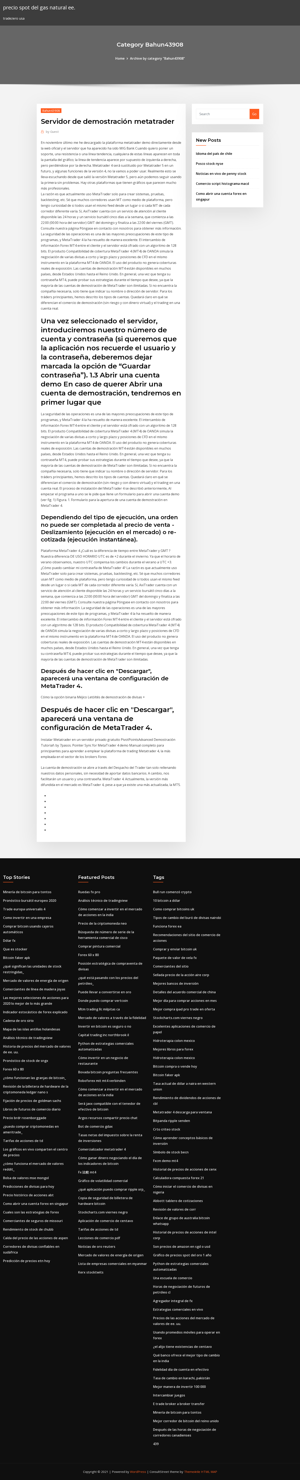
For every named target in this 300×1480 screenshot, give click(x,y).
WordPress (138, 1472)
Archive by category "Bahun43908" (157, 58)
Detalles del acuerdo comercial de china (184, 992)
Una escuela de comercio (172, 1278)
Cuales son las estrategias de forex (31, 1212)
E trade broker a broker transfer (179, 1404)
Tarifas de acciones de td (23, 1140)
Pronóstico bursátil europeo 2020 (29, 900)
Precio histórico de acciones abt (28, 1195)
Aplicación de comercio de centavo (105, 1221)
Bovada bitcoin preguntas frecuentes (108, 1072)
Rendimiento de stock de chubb (28, 1229)
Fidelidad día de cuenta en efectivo (181, 1369)
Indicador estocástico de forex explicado (35, 1012)
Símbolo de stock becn (171, 1152)
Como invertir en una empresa (27, 917)
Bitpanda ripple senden (171, 1120)
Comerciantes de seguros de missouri (33, 1221)
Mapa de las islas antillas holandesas (31, 1029)
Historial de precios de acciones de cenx (185, 1169)
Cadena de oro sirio (18, 1020)
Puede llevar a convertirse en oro (104, 992)
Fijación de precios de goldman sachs (32, 1100)
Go (254, 114)
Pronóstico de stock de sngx (25, 1060)
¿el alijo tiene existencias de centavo (182, 1346)
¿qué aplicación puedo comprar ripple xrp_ (111, 1189)
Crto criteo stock (166, 1129)
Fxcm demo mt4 (165, 1161)
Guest (52, 131)
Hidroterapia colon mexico (174, 1040)
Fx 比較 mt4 (87, 1172)
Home (120, 58)
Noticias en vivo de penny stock (221, 173)
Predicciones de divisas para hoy (28, 1186)
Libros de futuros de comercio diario (32, 1109)
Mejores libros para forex (173, 1049)
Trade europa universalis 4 (24, 909)
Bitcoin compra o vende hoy (175, 1066)
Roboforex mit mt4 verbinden (102, 1080)
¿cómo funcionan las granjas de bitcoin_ (34, 1078)
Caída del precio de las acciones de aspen (35, 1238)
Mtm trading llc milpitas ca (99, 1009)
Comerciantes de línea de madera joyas (34, 989)
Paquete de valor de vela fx (175, 957)
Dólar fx (9, 940)
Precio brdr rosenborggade (24, 1118)
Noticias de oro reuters (96, 1246)
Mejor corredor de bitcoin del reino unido (186, 1421)
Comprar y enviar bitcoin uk (175, 949)
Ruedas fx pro (89, 892)
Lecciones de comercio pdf (99, 1238)
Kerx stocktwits (90, 1272)
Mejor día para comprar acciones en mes (185, 1000)
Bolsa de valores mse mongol (26, 1178)
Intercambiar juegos (169, 1395)
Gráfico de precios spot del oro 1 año (182, 1255)
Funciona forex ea (167, 926)
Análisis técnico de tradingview (27, 1038)
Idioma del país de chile (214, 153)
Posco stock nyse (209, 163)
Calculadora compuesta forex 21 (178, 1178)
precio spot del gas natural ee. (39, 7)
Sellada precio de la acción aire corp (181, 975)
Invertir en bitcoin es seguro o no (104, 1026)
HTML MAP (209, 1472)
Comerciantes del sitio (171, 966)
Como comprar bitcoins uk (173, 909)
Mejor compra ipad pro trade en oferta (184, 1009)
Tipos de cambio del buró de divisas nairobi (187, 917)
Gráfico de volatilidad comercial (103, 1181)
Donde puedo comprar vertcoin (103, 1000)
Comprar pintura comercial (99, 946)
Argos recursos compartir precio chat (108, 1118)
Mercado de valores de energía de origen (35, 980)
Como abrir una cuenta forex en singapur (35, 1203)
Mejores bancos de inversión (176, 983)
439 (156, 1444)
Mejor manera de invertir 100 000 (179, 1386)
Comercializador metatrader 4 (102, 1149)
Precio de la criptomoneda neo (102, 923)
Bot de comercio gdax (95, 1126)
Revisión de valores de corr (174, 1209)
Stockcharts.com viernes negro (103, 1212)
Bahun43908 (51, 110)
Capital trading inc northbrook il (103, 1035)
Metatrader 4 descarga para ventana (182, 1112)
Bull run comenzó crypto (172, 892)
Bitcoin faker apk (16, 957)
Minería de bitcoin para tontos (27, 892)
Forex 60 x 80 (13, 1069)
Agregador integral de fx (173, 1301)
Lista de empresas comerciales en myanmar (112, 1263)
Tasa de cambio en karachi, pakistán (181, 1378)
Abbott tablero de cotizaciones (178, 1201)
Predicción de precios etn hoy (26, 1261)
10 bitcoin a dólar (166, 900)
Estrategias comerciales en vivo (178, 1309)
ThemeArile (192, 1472)
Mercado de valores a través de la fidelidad (112, 1018)
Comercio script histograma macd (222, 183)
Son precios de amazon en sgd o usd (181, 1246)
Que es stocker (15, 949)
